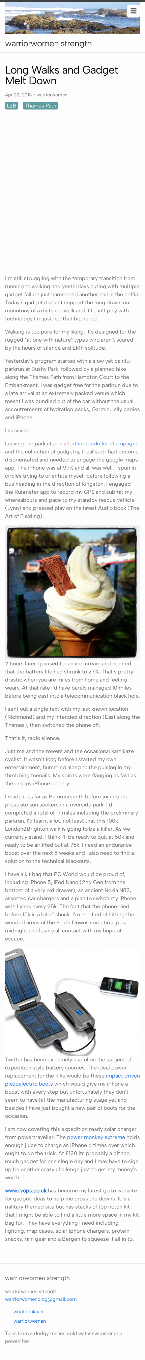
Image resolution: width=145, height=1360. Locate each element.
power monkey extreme (96, 1137)
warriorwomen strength (48, 43)
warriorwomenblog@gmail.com (41, 1299)
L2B (12, 105)
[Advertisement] (72, 192)
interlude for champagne (108, 443)
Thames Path (40, 105)
